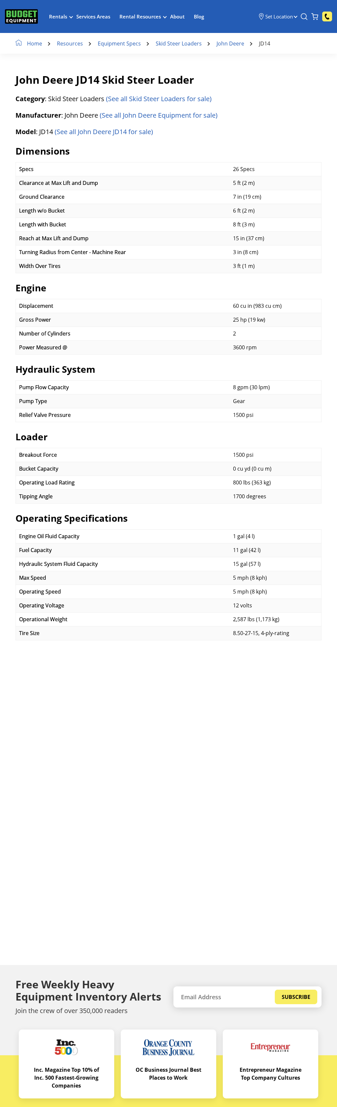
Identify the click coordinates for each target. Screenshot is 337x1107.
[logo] (21, 16)
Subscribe (296, 997)
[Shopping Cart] (314, 16)
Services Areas (93, 16)
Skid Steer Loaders (179, 43)
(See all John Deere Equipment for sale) (159, 115)
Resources (70, 43)
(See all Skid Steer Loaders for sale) (159, 98)
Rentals (58, 16)
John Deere (230, 43)
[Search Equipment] (304, 16)
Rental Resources (140, 16)
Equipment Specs (119, 43)
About (177, 16)
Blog (199, 16)
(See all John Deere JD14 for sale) (104, 131)
